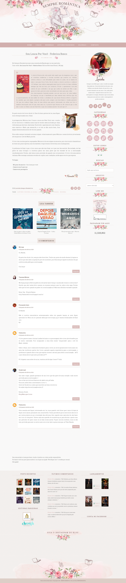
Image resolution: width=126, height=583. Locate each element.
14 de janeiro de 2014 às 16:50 (26, 407)
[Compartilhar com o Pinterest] (78, 188)
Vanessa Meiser (24, 277)
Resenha (63, 192)
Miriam (21, 247)
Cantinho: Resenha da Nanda (27, 192)
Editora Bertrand (45, 192)
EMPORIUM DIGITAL (81, 580)
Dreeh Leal (22, 370)
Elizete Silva (51, 479)
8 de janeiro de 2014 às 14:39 (26, 335)
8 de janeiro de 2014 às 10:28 (26, 249)
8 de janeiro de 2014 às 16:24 (26, 372)
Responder (76, 271)
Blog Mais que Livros (25, 394)
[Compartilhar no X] (75, 188)
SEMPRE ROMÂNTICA (65, 580)
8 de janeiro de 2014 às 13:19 (26, 307)
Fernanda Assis (24, 305)
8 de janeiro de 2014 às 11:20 (26, 279)
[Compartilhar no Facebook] (72, 188)
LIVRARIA (56, 192)
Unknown (22, 333)
